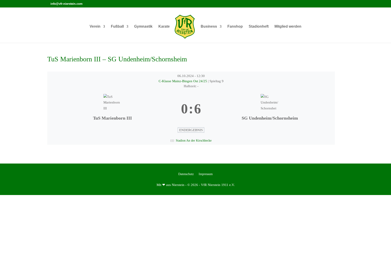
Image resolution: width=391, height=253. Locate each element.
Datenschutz (186, 174)
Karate (164, 26)
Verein (95, 26)
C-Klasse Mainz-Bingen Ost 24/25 (183, 81)
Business (209, 26)
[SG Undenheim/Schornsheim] (269, 109)
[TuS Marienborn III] (112, 109)
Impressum (206, 174)
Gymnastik (143, 26)
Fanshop (235, 26)
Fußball (117, 26)
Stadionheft (259, 26)
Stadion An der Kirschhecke (194, 140)
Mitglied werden (287, 26)
